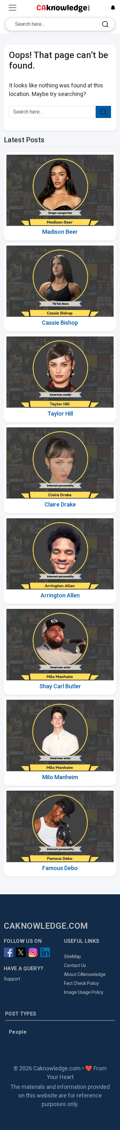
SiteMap (72, 956)
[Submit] (105, 24)
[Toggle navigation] (12, 8)
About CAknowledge (85, 974)
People (18, 1032)
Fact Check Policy (81, 983)
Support (12, 978)
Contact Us (75, 965)
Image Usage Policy (83, 992)
